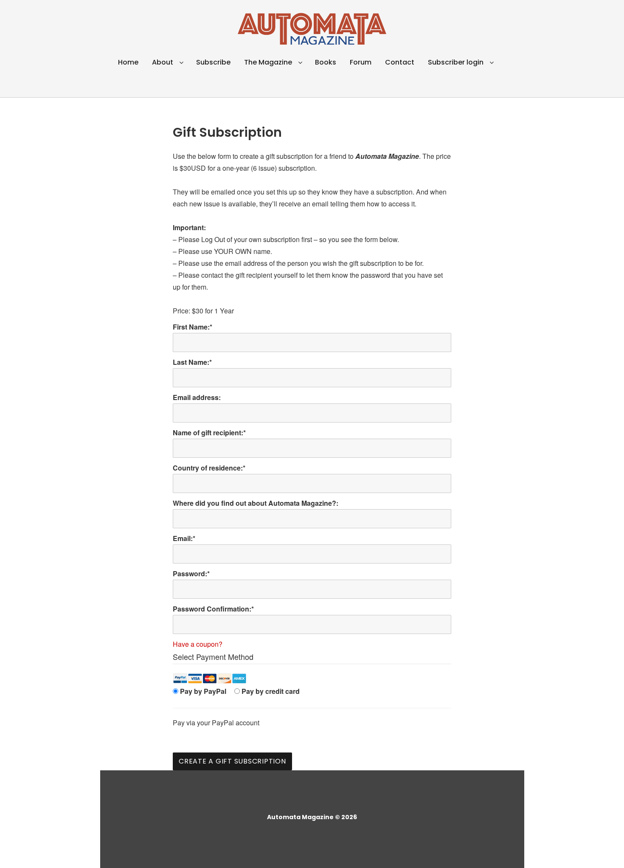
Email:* (184, 538)
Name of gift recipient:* (209, 432)
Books (325, 62)
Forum (360, 62)
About (162, 62)
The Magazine (268, 62)
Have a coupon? (197, 644)
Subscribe (213, 62)
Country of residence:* (209, 468)
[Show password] (437, 589)
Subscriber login (455, 62)
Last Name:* (192, 362)
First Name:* (192, 327)
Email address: (197, 397)
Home (128, 62)
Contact (399, 62)
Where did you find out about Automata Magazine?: (255, 503)
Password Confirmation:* (213, 609)
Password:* (191, 573)
